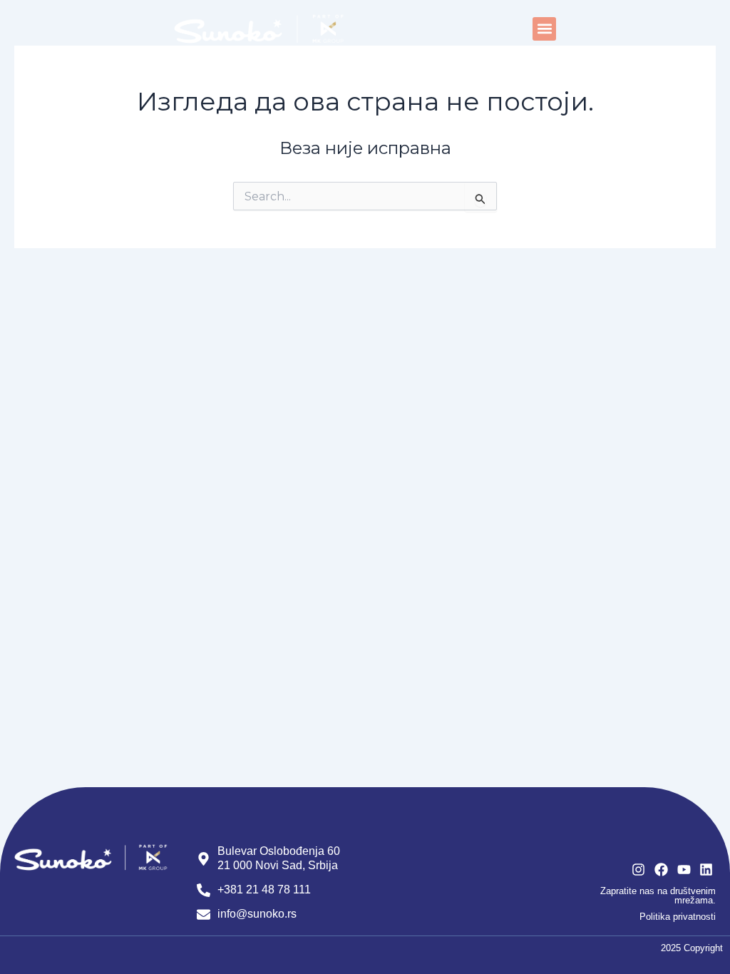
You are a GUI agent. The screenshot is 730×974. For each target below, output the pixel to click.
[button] (544, 29)
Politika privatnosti (677, 916)
